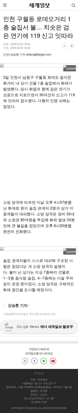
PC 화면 (39, 373)
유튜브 (53, 361)
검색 (73, 5)
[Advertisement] (39, 154)
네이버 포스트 (44, 361)
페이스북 (34, 361)
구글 (25, 361)
